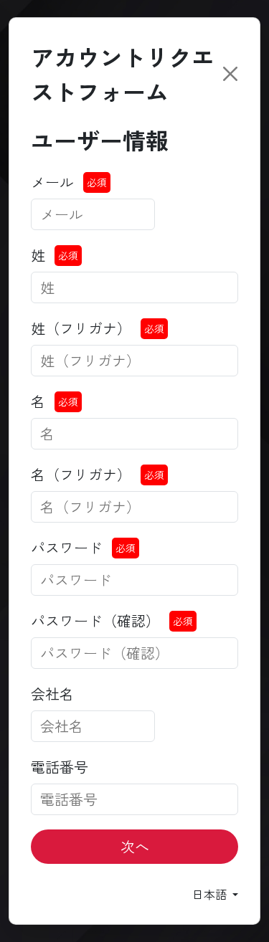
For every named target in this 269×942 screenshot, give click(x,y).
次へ (135, 846)
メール (52, 181)
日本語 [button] (211, 894)
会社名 (52, 693)
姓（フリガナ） (81, 328)
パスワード (67, 547)
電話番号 (59, 766)
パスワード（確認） (95, 620)
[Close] (230, 74)
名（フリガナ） (81, 474)
